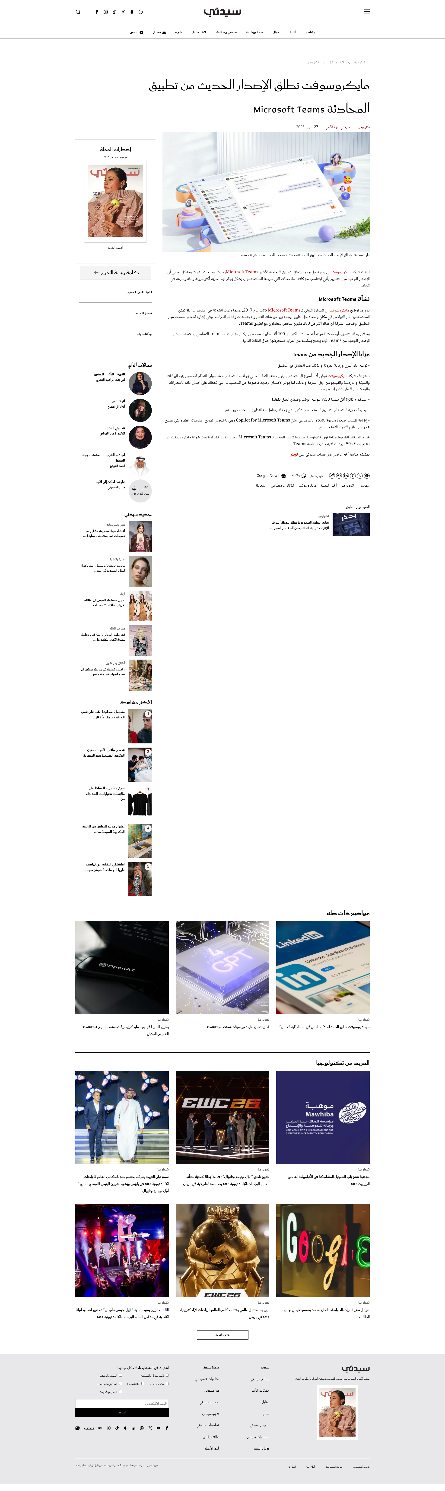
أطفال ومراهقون (115, 663)
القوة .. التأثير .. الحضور (140, 292)
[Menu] (367, 12)
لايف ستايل (198, 32)
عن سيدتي (211, 1391)
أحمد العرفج (117, 466)
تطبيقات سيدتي (208, 1425)
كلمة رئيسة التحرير (120, 273)
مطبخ (157, 32)
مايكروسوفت (341, 272)
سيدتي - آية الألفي (338, 127)
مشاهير (310, 32)
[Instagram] (105, 12)
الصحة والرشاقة (108, 1375)
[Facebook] (96, 12)
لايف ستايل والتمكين (152, 1375)
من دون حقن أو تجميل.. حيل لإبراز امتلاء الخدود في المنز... (103, 568)
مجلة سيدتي (210, 1367)
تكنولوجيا (363, 127)
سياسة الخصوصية (334, 1467)
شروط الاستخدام (361, 1467)
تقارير (265, 1414)
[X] (123, 12)
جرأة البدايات (144, 334)
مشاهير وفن (157, 1384)
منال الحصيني (116, 487)
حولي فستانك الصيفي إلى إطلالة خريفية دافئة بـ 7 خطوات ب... (104, 603)
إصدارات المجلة (115, 149)
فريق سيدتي (210, 1414)
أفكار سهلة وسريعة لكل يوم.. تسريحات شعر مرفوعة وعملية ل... (104, 533)
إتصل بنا (292, 1467)
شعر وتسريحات (116, 525)
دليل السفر (261, 1449)
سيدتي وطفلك (226, 32)
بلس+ (178, 32)
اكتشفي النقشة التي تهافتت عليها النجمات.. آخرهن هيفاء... (103, 867)
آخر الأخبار (212, 1449)
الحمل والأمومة (108, 1392)
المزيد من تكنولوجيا (343, 1063)
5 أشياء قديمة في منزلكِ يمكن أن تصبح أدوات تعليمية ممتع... (103, 672)
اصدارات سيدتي (257, 1437)
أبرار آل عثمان (116, 407)
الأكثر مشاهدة (136, 702)
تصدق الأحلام (144, 313)
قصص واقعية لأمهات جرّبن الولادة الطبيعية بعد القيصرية (104, 753)
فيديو (134, 32)
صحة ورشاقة (254, 32)
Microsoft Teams (242, 272)
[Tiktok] (114, 12)
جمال (276, 32)
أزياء (122, 594)
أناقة (293, 32)
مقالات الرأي (140, 365)
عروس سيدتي (259, 1425)
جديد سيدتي (138, 514)
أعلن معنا (310, 1467)
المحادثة (260, 486)
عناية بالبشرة (117, 559)
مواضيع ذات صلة (348, 913)
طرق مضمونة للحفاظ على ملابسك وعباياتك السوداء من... (105, 793)
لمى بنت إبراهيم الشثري (110, 380)
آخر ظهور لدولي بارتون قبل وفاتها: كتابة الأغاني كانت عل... (103, 637)
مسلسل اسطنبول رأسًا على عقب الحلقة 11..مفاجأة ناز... (103, 714)
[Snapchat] (132, 12)
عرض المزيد (223, 1335)
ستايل (265, 1402)
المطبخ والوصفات (107, 1384)
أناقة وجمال (133, 1384)
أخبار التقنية (329, 486)
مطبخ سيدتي (260, 1379)
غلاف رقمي (211, 1437)
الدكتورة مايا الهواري (112, 434)
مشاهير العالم (117, 629)
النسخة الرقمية (115, 247)
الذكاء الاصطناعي (282, 486)
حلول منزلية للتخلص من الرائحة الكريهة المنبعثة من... (103, 829)
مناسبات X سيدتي (207, 1379)
